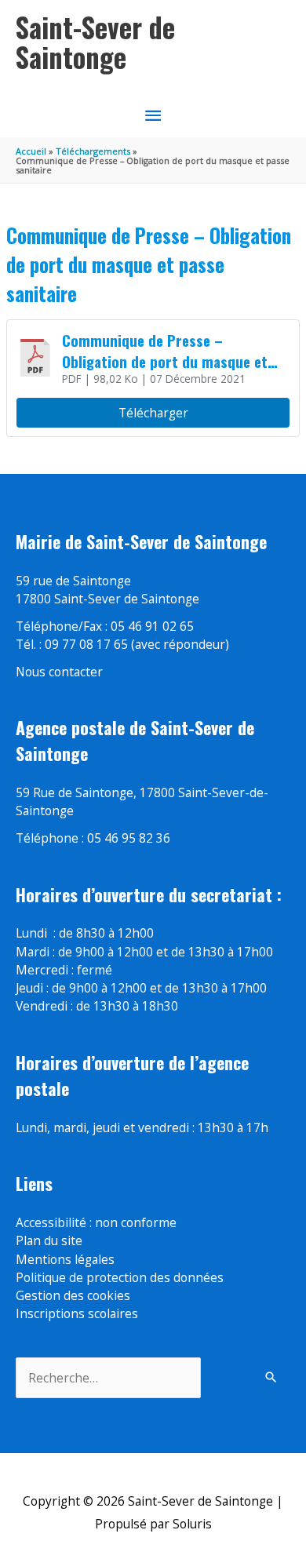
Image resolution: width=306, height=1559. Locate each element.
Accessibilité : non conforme (96, 1222)
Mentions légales (65, 1259)
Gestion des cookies (73, 1295)
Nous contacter (59, 671)
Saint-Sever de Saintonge (95, 42)
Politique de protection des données (120, 1277)
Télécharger (153, 412)
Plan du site (49, 1240)
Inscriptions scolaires (77, 1313)
